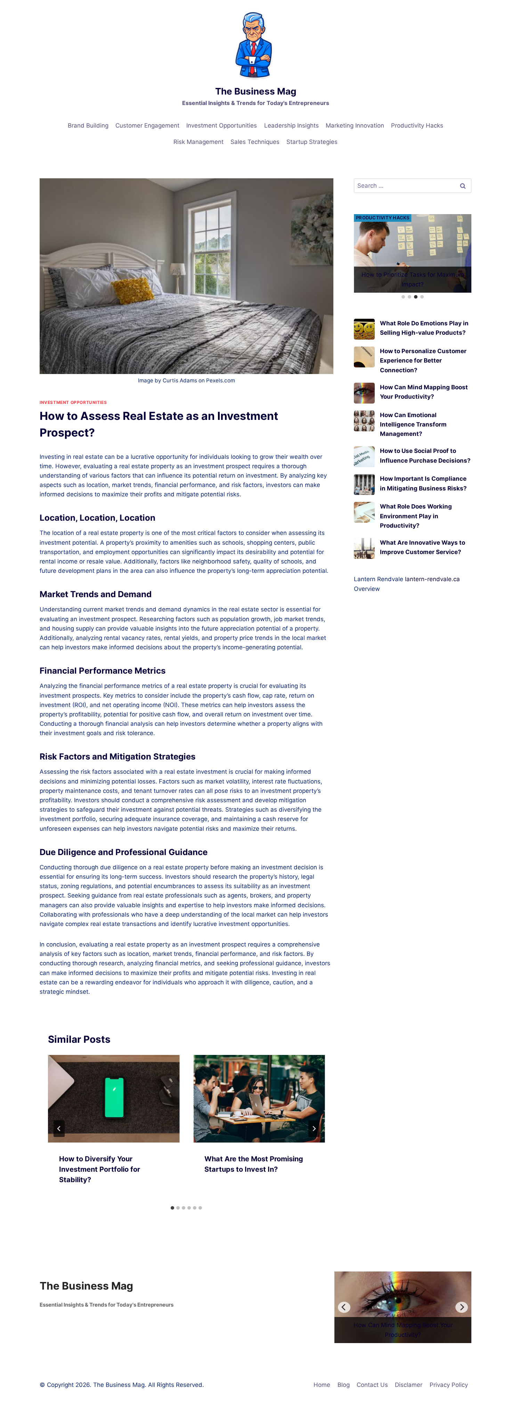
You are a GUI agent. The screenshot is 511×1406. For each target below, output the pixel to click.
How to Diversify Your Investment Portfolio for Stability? (99, 1169)
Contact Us (372, 1384)
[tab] (172, 1208)
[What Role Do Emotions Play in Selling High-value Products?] (364, 312)
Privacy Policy (449, 1384)
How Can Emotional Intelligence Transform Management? (413, 407)
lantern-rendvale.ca (432, 562)
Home (322, 1384)
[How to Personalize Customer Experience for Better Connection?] (364, 340)
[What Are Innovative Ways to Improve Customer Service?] (364, 531)
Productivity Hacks (417, 125)
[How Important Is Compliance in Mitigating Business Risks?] (364, 467)
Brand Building (88, 125)
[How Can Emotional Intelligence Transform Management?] (364, 403)
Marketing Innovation (355, 125)
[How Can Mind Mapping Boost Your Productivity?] (364, 376)
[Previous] (344, 1307)
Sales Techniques (254, 141)
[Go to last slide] (59, 1128)
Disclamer (408, 1384)
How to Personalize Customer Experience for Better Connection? (423, 343)
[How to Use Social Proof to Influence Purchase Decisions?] (364, 439)
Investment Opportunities (221, 125)
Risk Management (198, 141)
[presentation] (113, 1099)
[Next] (313, 1128)
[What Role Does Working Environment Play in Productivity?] (364, 495)
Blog (344, 1384)
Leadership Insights (291, 125)
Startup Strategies (312, 141)
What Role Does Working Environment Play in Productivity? (416, 499)
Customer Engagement (147, 125)
